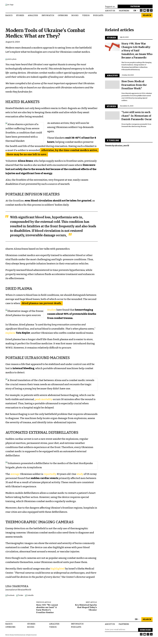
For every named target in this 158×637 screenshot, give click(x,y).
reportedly (50, 474)
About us (110, 624)
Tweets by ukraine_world (117, 145)
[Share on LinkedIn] (29, 595)
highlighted (58, 568)
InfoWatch (48, 15)
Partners (124, 624)
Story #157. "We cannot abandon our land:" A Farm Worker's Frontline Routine (47, 609)
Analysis (33, 15)
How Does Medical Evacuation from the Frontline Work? (134, 85)
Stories (20, 15)
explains (10, 332)
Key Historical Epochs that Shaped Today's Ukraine (86, 607)
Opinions (63, 15)
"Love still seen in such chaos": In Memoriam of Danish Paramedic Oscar (136, 116)
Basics (8, 15)
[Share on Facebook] (9, 595)
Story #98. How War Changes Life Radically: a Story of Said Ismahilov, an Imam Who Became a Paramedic (136, 50)
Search (147, 15)
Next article (91, 602)
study (80, 474)
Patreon (135, 6)
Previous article (43, 602)
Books (74, 15)
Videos (86, 15)
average (15, 474)
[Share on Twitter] (19, 595)
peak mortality (43, 399)
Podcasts (98, 15)
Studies (51, 309)
